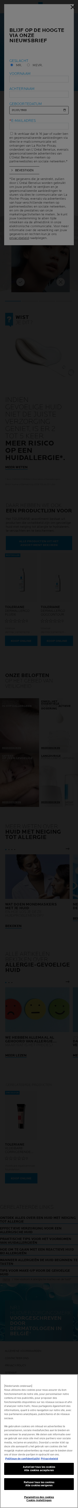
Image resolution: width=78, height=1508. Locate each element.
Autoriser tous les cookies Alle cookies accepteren (39, 1468)
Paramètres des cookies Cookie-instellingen (39, 1499)
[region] (39, 1441)
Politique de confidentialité (22, 1458)
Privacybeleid (49, 1458)
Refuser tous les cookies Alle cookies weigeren (39, 1484)
